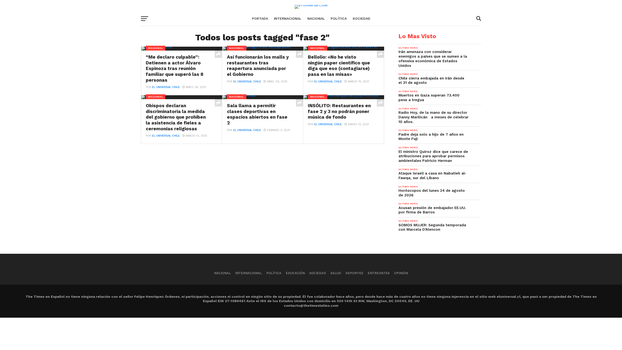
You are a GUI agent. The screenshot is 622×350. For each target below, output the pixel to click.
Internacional (288, 18)
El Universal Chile (166, 87)
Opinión (401, 273)
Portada (260, 18)
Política (339, 18)
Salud (335, 273)
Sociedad (361, 18)
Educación (295, 273)
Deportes (354, 273)
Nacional (316, 18)
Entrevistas (379, 273)
